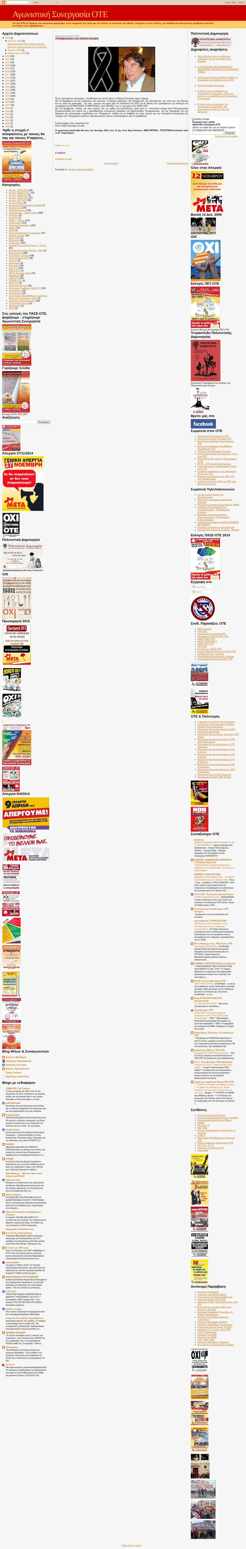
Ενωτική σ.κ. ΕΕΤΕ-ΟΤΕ (209, 649)
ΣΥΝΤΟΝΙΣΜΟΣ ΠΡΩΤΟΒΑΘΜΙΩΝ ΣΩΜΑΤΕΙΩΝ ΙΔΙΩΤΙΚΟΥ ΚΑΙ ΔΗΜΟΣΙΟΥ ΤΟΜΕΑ (218, 69)
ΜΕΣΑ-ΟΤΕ (14, 270)
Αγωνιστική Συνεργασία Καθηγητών (215, 1297)
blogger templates (113, 1545)
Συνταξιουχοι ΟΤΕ (203, 1010)
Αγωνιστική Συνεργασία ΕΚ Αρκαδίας (215, 1344)
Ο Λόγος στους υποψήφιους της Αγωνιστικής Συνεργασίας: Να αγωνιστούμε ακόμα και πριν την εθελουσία (213, 108)
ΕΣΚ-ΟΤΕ (202, 646)
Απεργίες (13, 218)
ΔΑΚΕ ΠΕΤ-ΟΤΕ (205, 644)
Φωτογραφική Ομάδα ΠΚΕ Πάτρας (214, 777)
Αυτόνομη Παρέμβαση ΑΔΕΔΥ (212, 1294)
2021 (7, 62)
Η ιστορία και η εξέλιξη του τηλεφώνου (216, 722)
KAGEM (10, 1144)
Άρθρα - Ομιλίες (16, 220)
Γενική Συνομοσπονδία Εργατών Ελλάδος (217, 1118)
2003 (7, 114)
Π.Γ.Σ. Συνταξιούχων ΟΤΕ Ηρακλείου (213, 1062)
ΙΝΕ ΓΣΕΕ (202, 1128)
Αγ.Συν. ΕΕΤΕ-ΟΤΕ (18, 190)
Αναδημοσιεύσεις (17, 210)
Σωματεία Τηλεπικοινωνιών (22, 300)
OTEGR (9, 1159)
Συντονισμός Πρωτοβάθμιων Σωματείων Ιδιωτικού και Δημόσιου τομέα (28, 296)
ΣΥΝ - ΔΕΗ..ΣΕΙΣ (205, 1339)
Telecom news (13, 1180)
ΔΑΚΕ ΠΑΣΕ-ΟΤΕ (206, 639)
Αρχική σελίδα (111, 163)
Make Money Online (131, 1545)
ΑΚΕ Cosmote (204, 629)
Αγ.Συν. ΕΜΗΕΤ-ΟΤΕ (19, 192)
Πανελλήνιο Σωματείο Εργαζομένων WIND (218, 504)
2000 (7, 123)
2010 (7, 96)
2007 (7, 105)
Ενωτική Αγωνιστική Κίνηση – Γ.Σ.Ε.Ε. (28, 245)
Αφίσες (12, 228)
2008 (7, 102)
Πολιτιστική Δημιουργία (208, 732)
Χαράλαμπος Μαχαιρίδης (206, 946)
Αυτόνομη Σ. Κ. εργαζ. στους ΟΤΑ (214, 1329)
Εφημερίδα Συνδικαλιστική (20, 1229)
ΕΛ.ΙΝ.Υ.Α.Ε (203, 1125)
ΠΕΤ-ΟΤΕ (13, 283)
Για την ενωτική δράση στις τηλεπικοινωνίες (210, 495)
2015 (7, 80)
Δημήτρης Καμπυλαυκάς (18, 1061)
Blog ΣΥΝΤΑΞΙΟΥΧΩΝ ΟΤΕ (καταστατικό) (208, 999)
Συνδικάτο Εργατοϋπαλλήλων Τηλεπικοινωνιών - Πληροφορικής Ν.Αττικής (213, 510)
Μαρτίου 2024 (14, 50)
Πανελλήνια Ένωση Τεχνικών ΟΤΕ (214, 438)
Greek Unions (13, 1129)
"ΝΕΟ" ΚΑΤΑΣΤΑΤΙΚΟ (204, 984)
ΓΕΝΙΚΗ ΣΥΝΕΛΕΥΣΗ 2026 (207, 897)
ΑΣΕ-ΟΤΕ (202, 631)
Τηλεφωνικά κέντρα (18, 303)
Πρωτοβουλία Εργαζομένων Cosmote (215, 656)
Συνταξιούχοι (15, 293)
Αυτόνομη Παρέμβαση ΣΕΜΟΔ (212, 1322)
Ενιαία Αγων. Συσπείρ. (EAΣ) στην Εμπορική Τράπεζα (214, 1308)
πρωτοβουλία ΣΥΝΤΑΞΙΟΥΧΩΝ (210, 921)
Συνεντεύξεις (15, 290)
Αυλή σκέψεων (13, 1194)
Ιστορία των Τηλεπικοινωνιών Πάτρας (215, 724)
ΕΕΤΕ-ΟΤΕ (14, 238)
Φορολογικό (14, 306)
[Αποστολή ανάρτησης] (55, 142)
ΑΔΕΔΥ (201, 1123)
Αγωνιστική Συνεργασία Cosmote (25, 205)
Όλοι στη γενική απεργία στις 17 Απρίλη (27, 47)
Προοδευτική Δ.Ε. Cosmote (210, 654)
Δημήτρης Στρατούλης (17, 1076)
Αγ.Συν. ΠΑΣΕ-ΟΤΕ (18, 197)
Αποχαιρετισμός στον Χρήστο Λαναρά (26, 44)
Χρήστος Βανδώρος (16, 1057)
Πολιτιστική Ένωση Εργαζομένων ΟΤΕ (216, 729)
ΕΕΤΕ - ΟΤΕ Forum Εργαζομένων (214, 464)
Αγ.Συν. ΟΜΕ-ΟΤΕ (18, 195)
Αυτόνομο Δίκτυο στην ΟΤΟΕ (211, 1299)
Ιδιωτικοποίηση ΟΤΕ (19, 258)
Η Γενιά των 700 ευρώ (17, 1248)
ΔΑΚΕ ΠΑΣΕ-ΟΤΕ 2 (207, 641)
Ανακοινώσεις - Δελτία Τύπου (23, 213)
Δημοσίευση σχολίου (63, 159)
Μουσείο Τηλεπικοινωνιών (210, 727)
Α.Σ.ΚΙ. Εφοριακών (206, 1332)
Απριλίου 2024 (15, 41)
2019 (7, 68)
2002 (7, 117)
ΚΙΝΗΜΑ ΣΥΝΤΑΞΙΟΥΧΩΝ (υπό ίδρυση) (214, 963)
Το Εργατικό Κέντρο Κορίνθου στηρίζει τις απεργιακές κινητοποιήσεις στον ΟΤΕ (217, 78)
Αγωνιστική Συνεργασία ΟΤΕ (60, 14)
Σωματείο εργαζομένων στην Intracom (215, 527)
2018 (7, 71)
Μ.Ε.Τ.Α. (13, 268)
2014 (7, 83)
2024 (7, 38)
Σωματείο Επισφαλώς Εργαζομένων (24, 1318)
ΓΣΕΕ (11, 230)
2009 (7, 99)
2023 (7, 56)
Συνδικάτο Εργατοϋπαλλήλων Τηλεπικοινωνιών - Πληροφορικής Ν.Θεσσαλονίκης (213, 517)
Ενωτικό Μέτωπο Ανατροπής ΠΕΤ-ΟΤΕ (216, 651)
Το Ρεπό (10, 1364)
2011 (7, 93)
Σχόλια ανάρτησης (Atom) (81, 169)
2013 (7, 87)
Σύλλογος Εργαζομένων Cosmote (213, 451)
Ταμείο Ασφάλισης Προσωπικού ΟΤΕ (215, 1143)
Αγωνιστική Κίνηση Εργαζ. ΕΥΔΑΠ (214, 1327)
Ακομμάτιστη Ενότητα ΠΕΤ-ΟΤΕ (213, 636)
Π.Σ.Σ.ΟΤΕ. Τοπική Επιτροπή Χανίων (213, 894)
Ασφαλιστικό (15, 223)
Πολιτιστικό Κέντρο (18, 285)
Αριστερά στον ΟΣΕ (207, 1334)
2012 (7, 90)
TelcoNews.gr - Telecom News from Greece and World (24, 1174)
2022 (7, 59)
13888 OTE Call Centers (18, 1088)
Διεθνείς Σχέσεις (17, 235)
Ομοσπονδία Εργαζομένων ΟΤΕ (213, 436)
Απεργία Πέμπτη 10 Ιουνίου (210, 85)
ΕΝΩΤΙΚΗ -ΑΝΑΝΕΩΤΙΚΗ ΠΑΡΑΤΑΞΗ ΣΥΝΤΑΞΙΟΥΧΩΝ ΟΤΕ (212, 861)
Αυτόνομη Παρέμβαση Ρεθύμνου (213, 1342)
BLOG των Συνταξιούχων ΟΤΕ (210, 981)
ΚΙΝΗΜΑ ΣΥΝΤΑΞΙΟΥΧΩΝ (207, 874)
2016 (7, 77)
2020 (7, 65)
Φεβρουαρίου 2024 (17, 53)
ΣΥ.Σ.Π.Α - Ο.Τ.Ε (205, 1145)
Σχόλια (198, 592)
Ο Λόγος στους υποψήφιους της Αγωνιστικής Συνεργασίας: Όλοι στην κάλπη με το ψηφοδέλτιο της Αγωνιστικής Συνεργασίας (217, 95)
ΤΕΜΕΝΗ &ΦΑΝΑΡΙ (16, 1332)
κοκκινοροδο (12, 1262)
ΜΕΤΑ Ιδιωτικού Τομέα (20, 273)
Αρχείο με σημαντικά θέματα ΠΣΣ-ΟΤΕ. (214, 1082)
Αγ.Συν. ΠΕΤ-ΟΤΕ (18, 200)
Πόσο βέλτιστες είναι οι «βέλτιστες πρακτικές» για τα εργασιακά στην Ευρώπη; (214, 59)
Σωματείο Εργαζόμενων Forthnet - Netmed (218, 530)
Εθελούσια (14, 240)
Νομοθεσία (14, 275)
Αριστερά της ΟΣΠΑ (207, 1337)
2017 (7, 74)
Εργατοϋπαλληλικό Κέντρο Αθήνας (214, 1120)
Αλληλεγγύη (15, 208)
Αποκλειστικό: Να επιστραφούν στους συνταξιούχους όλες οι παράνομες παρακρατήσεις (211, 926)
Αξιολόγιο (13, 215)
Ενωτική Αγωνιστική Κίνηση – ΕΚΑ (26, 250)
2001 (7, 120)
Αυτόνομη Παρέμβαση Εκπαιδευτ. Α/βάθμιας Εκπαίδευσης (215, 1313)
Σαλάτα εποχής (14, 1309)
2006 (7, 108)
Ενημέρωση (14, 243)
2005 (7, 111)
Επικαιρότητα (15, 253)
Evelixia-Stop (12, 1115)
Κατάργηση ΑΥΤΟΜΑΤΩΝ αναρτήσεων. (212, 1053)
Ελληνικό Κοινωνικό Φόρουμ (211, 1115)
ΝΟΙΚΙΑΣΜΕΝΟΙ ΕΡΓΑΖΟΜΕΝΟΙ (22, 1277)
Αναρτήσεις (200, 587)
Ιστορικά (13, 260)
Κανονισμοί (14, 263)
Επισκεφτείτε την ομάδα (226, 136)
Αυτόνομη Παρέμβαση (19, 225)
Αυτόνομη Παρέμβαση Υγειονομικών (215, 1324)
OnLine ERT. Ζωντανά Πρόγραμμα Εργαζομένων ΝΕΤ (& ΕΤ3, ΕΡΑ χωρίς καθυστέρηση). (211, 1015)
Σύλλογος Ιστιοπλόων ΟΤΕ (210, 1148)
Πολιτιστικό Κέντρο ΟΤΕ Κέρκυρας (214, 774)
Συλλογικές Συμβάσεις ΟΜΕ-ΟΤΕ (25, 288)
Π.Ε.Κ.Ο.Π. (11, 1291)
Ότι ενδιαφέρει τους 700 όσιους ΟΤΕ (213, 943)
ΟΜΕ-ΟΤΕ (14, 278)
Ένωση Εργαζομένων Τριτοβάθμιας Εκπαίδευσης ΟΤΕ (214, 447)
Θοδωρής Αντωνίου (16, 1065)
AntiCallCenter (13, 1103)
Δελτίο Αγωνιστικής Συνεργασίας (25, 233)
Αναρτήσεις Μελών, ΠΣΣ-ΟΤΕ (209, 1050)
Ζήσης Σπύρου (13, 1072)
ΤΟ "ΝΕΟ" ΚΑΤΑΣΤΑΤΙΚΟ (205, 1003)
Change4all (202, 1150)
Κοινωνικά (14, 265)
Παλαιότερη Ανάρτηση (177, 163)
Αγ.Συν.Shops (16, 202)
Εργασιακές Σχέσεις (18, 255)
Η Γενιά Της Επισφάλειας (19, 1233)
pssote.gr (199, 839)
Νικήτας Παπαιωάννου (17, 1068)
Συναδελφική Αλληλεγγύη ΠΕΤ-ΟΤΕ (215, 659)
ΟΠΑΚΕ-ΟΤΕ (15, 280)
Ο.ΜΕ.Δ (201, 1135)
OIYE (11, 308)
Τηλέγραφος (12, 1347)
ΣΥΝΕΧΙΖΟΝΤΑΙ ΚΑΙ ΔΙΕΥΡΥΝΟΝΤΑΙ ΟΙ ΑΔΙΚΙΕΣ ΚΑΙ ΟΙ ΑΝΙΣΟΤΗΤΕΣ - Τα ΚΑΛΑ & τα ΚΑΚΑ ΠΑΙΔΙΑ (214, 868)
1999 (7, 126)
